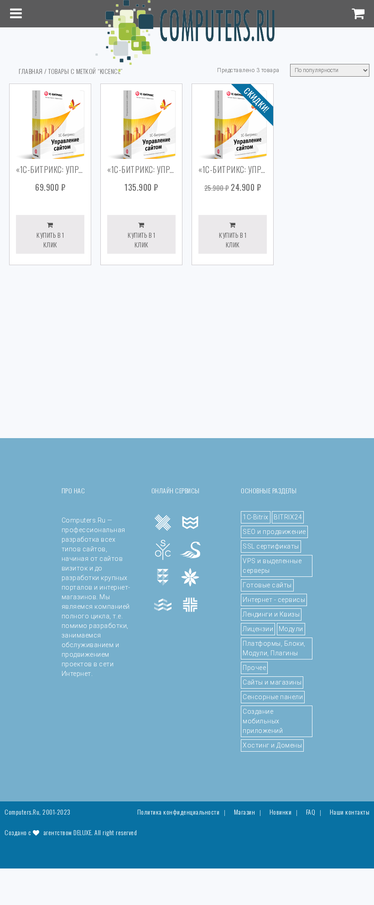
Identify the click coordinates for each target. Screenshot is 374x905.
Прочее (254, 667)
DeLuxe (82, 832)
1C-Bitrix (256, 517)
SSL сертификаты (271, 546)
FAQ (311, 812)
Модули (291, 629)
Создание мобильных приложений (263, 721)
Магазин (244, 812)
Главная (31, 71)
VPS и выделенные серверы (272, 565)
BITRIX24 (288, 517)
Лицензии (258, 629)
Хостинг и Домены (272, 745)
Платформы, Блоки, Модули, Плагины (274, 648)
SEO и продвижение (274, 531)
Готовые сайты (267, 585)
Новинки (281, 812)
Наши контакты (350, 812)
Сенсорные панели (273, 697)
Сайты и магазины (272, 682)
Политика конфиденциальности (178, 812)
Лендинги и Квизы (271, 614)
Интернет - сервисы (274, 599)
